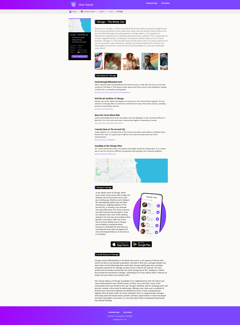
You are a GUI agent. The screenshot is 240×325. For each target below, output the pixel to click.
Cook (111, 12)
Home (74, 12)
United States (89, 12)
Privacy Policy (110, 316)
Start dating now (79, 56)
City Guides (165, 3)
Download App (151, 3)
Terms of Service (120, 316)
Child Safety (129, 316)
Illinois (102, 12)
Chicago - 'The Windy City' (79, 35)
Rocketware (116, 319)
